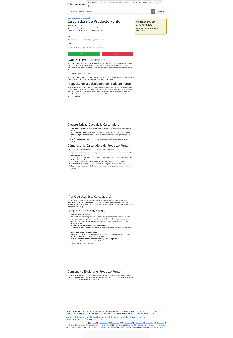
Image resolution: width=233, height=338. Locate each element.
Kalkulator (119, 325)
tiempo (128, 89)
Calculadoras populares (116, 317)
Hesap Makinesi (106, 325)
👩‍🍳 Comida (147, 2)
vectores (80, 65)
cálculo (107, 132)
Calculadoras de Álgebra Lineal (144, 313)
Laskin (72, 327)
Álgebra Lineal (85, 18)
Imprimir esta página (76, 28)
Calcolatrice (103, 323)
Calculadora (115, 323)
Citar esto (72, 30)
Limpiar (117, 54)
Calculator (128, 323)
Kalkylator (162, 325)
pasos (113, 149)
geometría (106, 77)
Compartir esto (98, 30)
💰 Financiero (92, 2)
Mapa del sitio (130, 317)
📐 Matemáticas (115, 2)
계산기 (159, 327)
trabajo (105, 277)
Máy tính (81, 327)
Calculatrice (93, 325)
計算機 (135, 327)
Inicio (69, 18)
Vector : (71, 36)
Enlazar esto (84, 30)
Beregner (92, 323)
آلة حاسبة (114, 327)
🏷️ (155, 2)
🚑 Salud (103, 2)
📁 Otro (127, 2)
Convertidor (141, 317)
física (100, 77)
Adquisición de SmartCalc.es (96, 317)
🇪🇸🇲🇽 (160, 11)
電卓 (152, 327)
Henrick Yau (78, 25)
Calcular (84, 54)
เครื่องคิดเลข (125, 327)
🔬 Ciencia (136, 2)
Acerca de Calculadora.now (75, 317)
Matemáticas (76, 18)
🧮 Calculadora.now (76, 4)
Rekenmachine (102, 327)
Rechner (90, 327)
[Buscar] (153, 11)
